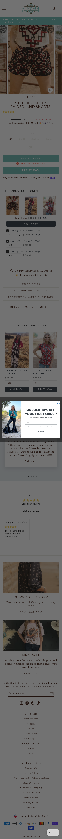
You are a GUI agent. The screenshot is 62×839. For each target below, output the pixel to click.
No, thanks (41, 431)
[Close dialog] (58, 402)
